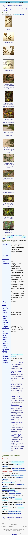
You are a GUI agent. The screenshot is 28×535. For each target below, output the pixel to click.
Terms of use (14, 534)
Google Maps (10, 237)
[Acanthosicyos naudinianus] (8, 21)
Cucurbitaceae (18, 5)
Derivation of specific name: (5, 308)
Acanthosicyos (7, 6)
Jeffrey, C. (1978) (15, 396)
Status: (4, 261)
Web (8, 491)
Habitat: (4, 312)
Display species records (16, 235)
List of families (10, 5)
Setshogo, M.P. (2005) (17, 422)
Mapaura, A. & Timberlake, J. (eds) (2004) (16, 406)
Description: (5, 263)
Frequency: (5, 259)
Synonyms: (5, 244)
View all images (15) (19, 14)
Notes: (4, 305)
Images (11, 491)
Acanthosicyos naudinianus (17, 461)
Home (4, 5)
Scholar (16, 491)
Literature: (5, 362)
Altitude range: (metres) (4, 318)
